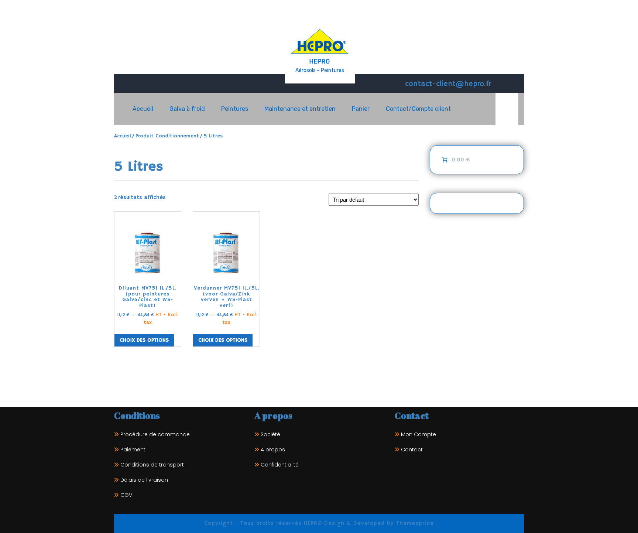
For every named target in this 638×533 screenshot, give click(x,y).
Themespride (414, 523)
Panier (361, 108)
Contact (412, 449)
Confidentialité (280, 464)
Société (270, 434)
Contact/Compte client (418, 108)
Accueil (143, 108)
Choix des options (144, 340)
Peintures (234, 108)
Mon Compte (418, 434)
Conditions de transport (152, 464)
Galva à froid (187, 108)
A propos (273, 449)
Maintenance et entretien (300, 108)
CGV (126, 495)
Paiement (132, 449)
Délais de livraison (144, 480)
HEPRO (319, 61)
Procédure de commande (155, 434)
